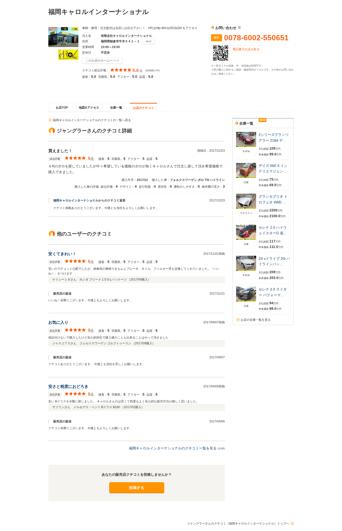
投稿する (136, 487)
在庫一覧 (116, 107)
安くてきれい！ (62, 254)
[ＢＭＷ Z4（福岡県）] (246, 271)
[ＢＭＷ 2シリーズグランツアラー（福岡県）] (246, 147)
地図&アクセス (89, 107)
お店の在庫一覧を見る (256, 320)
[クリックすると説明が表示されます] (238, 28)
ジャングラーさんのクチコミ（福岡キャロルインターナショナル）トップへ (238, 523)
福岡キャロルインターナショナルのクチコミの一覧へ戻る (92, 120)
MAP (148, 41)
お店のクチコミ (143, 108)
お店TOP (62, 107)
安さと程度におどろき (68, 386)
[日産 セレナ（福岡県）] (246, 240)
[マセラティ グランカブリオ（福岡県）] (246, 209)
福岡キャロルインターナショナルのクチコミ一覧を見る (173, 448)
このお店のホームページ (102, 60)
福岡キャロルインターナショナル (75, 200)
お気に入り (58, 322)
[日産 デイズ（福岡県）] (246, 178)
